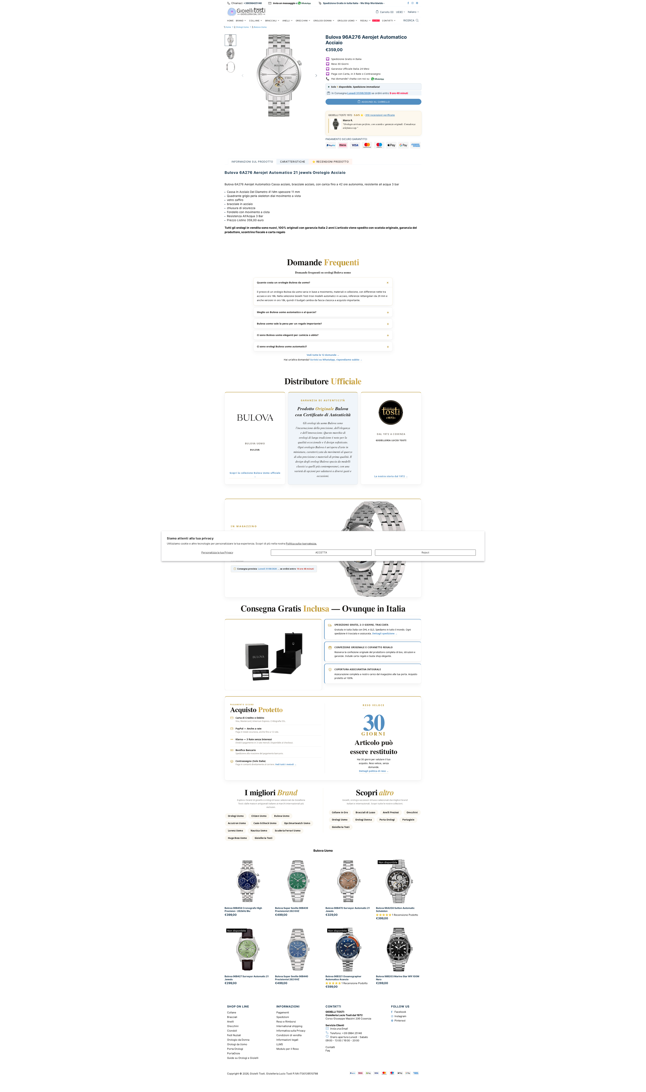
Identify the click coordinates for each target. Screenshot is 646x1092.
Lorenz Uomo (235, 830)
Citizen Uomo (258, 815)
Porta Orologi (387, 819)
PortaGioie (233, 1053)
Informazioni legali (287, 1039)
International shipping (289, 1026)
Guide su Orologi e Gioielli (242, 1058)
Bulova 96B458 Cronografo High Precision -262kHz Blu (243, 909)
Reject (425, 552)
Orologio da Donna (238, 1039)
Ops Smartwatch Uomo (297, 823)
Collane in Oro (340, 812)
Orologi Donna (363, 819)
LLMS (279, 1044)
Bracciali (232, 1017)
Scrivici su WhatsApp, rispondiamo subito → (336, 359)
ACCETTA (321, 552)
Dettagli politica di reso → (374, 771)
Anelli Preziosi (391, 812)
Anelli (230, 1021)
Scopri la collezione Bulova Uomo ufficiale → (255, 474)
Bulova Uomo (260, 27)
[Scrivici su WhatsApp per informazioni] (304, 3)
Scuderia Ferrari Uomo (287, 830)
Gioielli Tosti (246, 12)
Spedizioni (282, 1017)
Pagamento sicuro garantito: (346, 139)
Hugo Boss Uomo (237, 838)
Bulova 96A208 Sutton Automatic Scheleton (395, 909)
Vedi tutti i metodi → (285, 764)
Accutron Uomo (237, 823)
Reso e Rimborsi (286, 1021)
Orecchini (412, 812)
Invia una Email (339, 1028)
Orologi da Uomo (237, 1044)
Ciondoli (232, 1030)
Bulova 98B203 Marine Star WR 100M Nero (397, 978)
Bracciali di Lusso (365, 812)
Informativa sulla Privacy (290, 1030)
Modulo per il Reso (287, 1048)
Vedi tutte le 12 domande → (323, 355)
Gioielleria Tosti (263, 838)
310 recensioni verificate (380, 115)
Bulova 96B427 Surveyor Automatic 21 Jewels (247, 978)
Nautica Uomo (259, 830)
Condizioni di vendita (288, 1035)
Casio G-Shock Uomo (265, 823)
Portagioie (408, 819)
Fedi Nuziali (234, 1035)
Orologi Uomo (242, 27)
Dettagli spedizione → (384, 633)
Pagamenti (282, 1012)
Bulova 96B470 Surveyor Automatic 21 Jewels (348, 909)
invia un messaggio (284, 3)
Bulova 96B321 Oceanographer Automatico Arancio (343, 978)
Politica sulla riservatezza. (301, 543)
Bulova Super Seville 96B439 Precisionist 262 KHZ (291, 909)
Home (228, 27)
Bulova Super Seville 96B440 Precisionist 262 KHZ (291, 978)
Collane (231, 1012)
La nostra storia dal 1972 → (391, 476)
